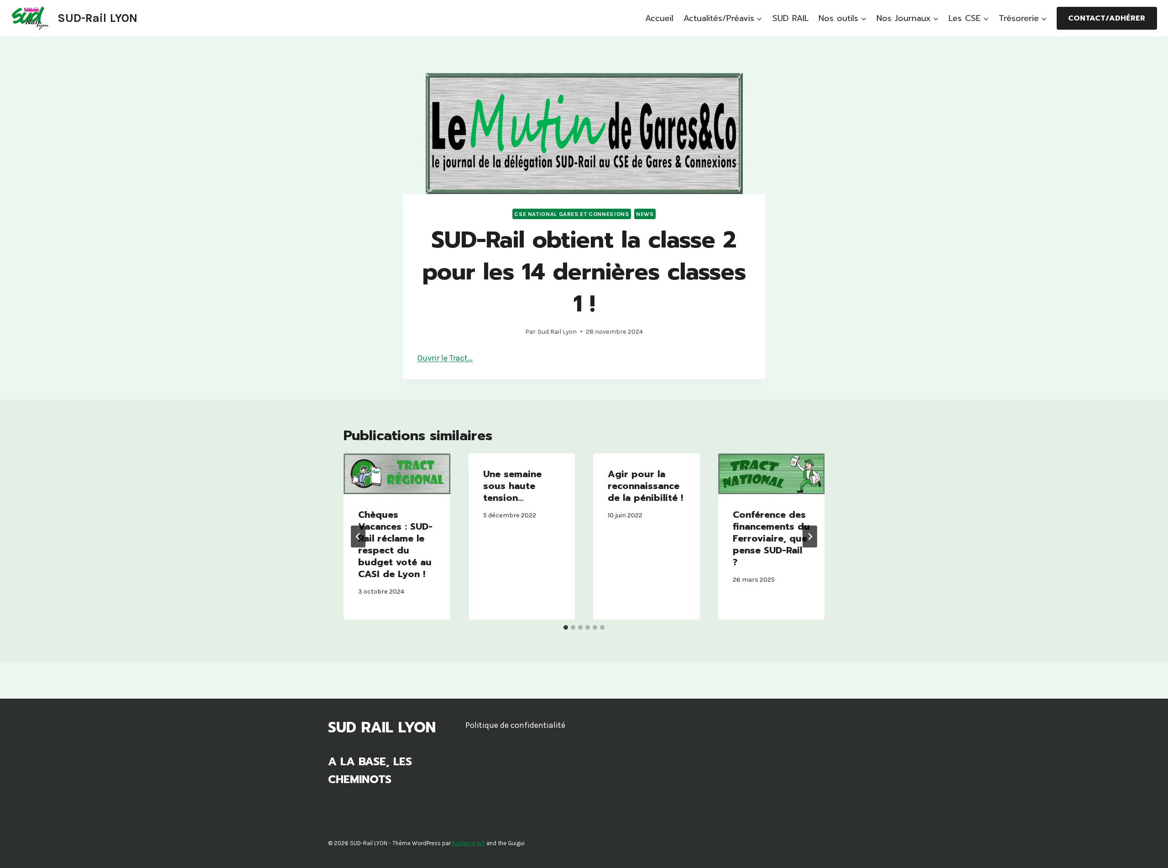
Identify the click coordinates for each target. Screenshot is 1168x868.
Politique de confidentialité (515, 725)
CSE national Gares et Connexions (571, 213)
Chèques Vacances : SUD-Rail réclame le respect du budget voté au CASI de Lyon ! (395, 544)
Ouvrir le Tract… (445, 358)
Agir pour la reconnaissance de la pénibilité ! (645, 486)
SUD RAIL (790, 18)
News (645, 213)
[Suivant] (810, 536)
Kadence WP (468, 843)
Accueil (659, 18)
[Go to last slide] (358, 536)
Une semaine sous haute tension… (512, 486)
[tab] (565, 627)
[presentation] (397, 473)
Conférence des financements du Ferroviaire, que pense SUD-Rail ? (771, 538)
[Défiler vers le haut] (1147, 851)
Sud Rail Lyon (557, 332)
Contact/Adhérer (1106, 18)
